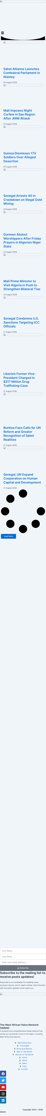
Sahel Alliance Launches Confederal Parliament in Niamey (21, 73)
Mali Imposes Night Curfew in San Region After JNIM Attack (19, 114)
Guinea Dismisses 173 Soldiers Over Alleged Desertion (19, 157)
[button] (23, 33)
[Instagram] (3, 1094)
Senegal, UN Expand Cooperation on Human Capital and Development (22, 478)
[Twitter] (3, 1080)
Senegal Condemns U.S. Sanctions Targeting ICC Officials (21, 322)
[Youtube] (3, 1087)
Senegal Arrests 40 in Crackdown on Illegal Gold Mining (22, 199)
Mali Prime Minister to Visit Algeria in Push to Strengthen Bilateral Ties (21, 285)
